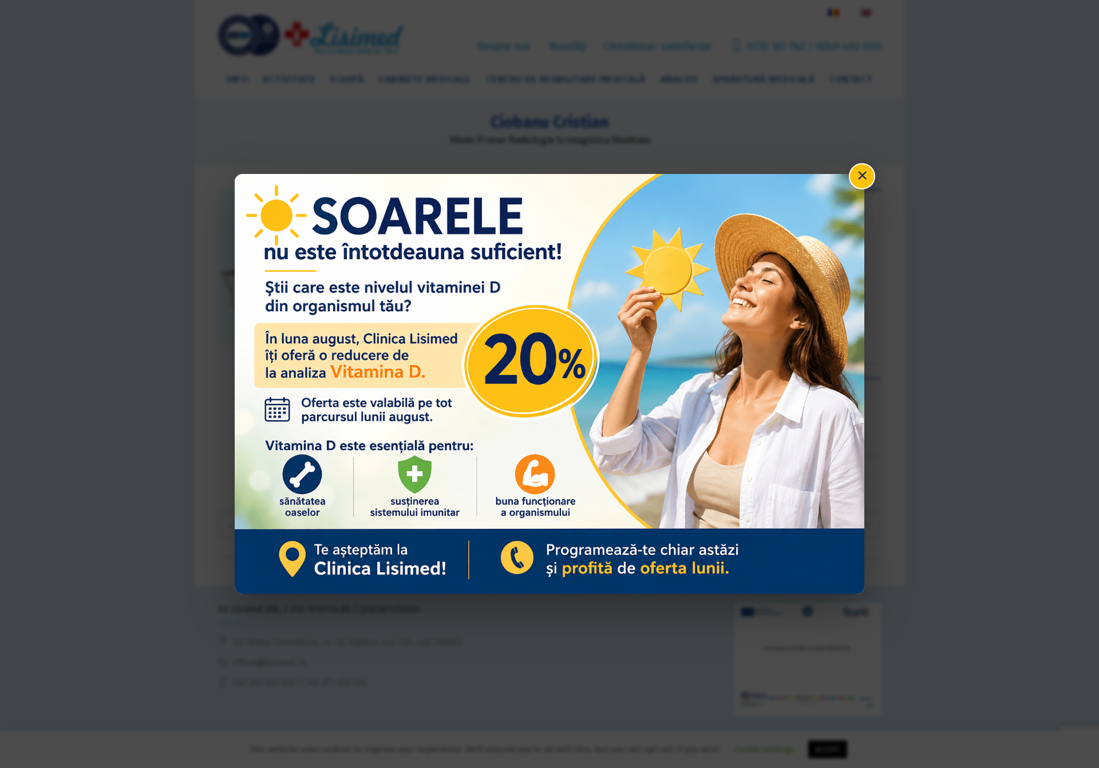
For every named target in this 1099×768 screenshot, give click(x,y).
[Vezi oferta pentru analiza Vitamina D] (549, 383)
